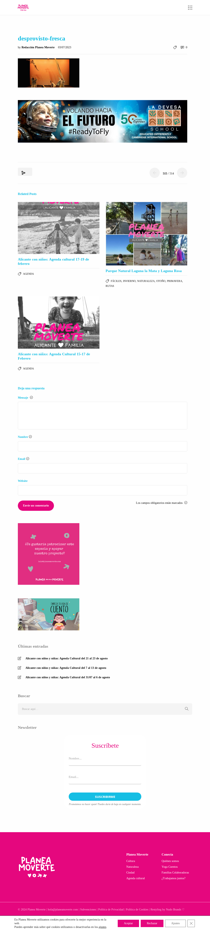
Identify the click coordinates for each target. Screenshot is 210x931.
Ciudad (130, 872)
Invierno (129, 281)
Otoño (160, 281)
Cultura (130, 861)
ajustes (102, 927)
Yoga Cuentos (170, 866)
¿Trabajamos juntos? (173, 878)
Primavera (174, 281)
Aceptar (128, 923)
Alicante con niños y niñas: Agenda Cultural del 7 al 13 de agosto (65, 667)
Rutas (110, 285)
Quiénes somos (170, 861)
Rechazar (152, 923)
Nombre (23, 436)
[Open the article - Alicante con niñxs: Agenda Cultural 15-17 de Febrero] (58, 322)
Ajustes (175, 923)
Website (22, 480)
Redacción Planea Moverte (38, 47)
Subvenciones (88, 909)
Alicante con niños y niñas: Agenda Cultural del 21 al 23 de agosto (66, 658)
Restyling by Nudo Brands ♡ (168, 909)
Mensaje (23, 397)
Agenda (28, 273)
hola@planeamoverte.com (63, 909)
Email (21, 458)
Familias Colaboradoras (175, 872)
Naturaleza (146, 281)
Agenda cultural (135, 878)
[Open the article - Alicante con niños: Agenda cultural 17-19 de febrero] (58, 228)
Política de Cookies (137, 909)
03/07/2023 (64, 47)
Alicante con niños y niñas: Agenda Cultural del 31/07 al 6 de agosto (67, 677)
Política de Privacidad (111, 909)
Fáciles (116, 281)
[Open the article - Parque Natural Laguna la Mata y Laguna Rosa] (146, 234)
